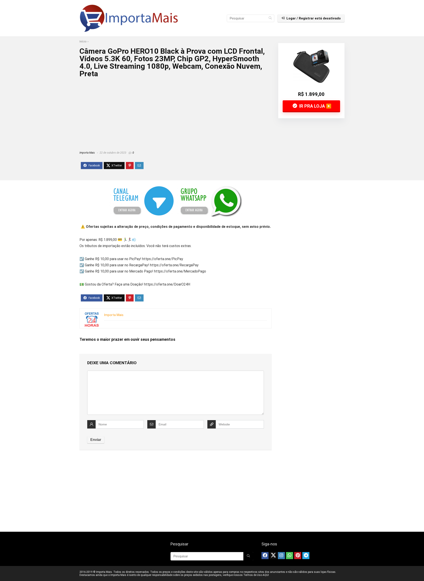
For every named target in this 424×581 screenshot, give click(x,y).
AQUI (266, 575)
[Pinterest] (297, 555)
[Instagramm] (281, 555)
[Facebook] (265, 555)
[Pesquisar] (270, 18)
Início (83, 41)
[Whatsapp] (289, 555)
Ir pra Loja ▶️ (314, 106)
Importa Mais (87, 152)
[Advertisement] (176, 113)
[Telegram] (305, 555)
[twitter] (273, 555)
